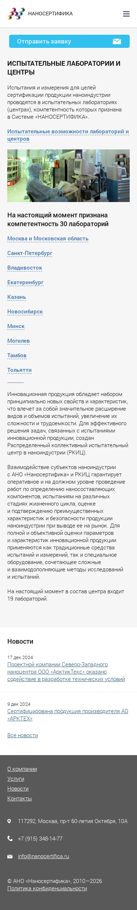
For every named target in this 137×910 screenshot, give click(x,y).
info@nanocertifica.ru (43, 856)
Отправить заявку (44, 41)
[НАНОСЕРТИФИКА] (16, 13)
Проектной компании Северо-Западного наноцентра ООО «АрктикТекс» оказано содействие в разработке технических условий (66, 671)
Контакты (19, 798)
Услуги (15, 778)
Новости (17, 788)
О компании (22, 768)
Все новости (22, 735)
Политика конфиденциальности (47, 888)
